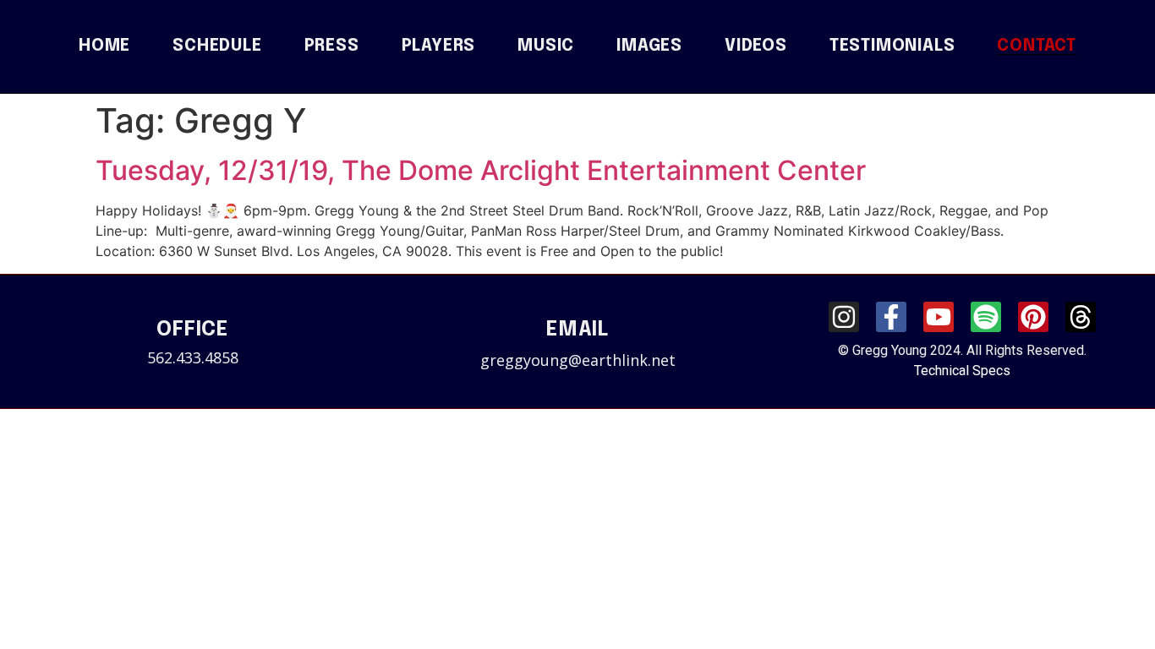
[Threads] (1080, 317)
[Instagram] (844, 317)
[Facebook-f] (891, 317)
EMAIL (577, 330)
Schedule (216, 46)
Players (439, 46)
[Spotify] (986, 317)
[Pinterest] (1033, 317)
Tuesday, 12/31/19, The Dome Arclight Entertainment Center (481, 170)
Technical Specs (962, 371)
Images (649, 46)
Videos (756, 46)
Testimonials (892, 46)
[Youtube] (938, 317)
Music (545, 46)
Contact (1036, 46)
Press (331, 46)
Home (104, 46)
